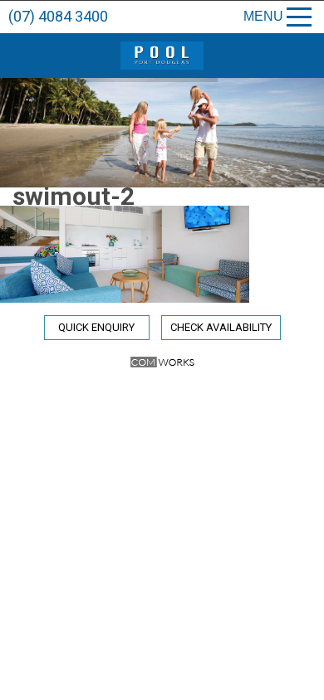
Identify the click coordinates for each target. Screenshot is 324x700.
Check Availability (221, 327)
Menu (263, 16)
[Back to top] (297, 682)
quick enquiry (96, 327)
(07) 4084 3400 (58, 16)
